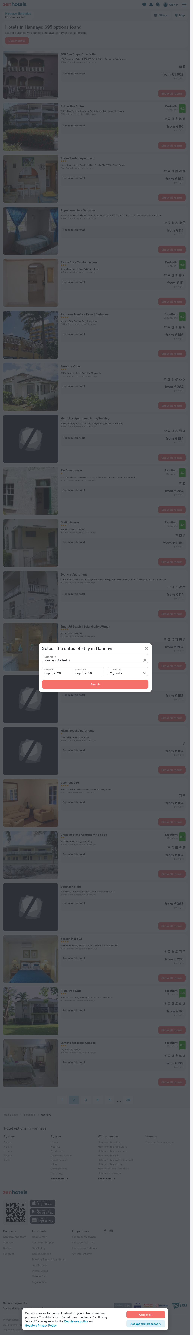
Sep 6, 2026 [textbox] (83, 673)
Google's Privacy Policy (41, 1325)
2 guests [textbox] (116, 673)
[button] (145, 660)
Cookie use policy (76, 1321)
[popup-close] (146, 648)
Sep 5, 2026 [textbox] (52, 673)
